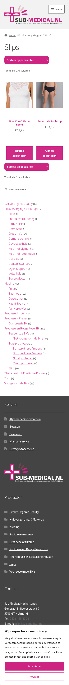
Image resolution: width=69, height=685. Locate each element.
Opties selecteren (19, 153)
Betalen (14, 426)
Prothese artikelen (21, 542)
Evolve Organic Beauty (24, 512)
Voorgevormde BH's (22, 571)
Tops (12, 564)
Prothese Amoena (21, 534)
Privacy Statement (21, 449)
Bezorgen (15, 434)
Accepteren (34, 666)
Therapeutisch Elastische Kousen (31, 557)
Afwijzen (34, 676)
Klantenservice (19, 441)
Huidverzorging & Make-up (26, 519)
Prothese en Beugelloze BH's (28, 549)
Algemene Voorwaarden (25, 419)
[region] (34, 655)
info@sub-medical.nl (28, 623)
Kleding (14, 527)
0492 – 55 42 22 (19, 618)
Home (12, 35)
